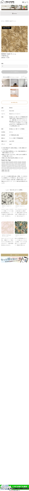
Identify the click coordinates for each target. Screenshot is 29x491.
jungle (19, 162)
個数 (2, 63)
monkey (23, 162)
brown (16, 162)
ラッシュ (24, 167)
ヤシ (20, 167)
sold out (3, 165)
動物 (3, 170)
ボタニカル (9, 167)
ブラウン (23, 165)
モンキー (15, 167)
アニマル (8, 165)
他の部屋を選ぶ (14, 102)
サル (13, 165)
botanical (11, 162)
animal (3, 162)
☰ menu (14, 13)
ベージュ (4, 167)
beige (7, 162)
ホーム (2, 21)
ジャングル (17, 165)
